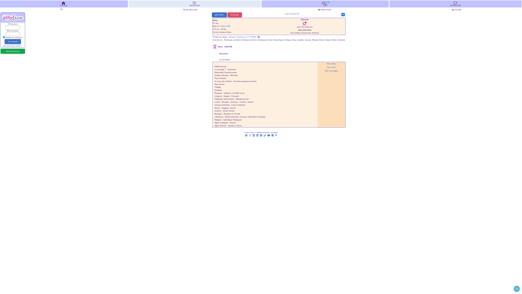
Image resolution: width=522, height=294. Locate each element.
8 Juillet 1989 (224, 26)
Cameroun (241, 37)
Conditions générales (262, 132)
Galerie (458, 10)
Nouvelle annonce (13, 51)
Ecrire (220, 15)
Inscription (274, 132)
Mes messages (331, 71)
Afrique (232, 37)
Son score (331, 67)
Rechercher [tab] (191, 10)
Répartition (325, 10)
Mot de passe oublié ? (12, 46)
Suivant (293, 14)
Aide (252, 132)
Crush (235, 15)
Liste (287, 14)
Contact (246, 132)
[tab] (195, 3)
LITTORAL (252, 37)
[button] (62, 9)
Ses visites (331, 64)
